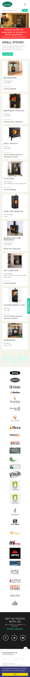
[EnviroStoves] (7, 8)
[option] (15, 20)
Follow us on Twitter (15, 640)
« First (5, 356)
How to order (28, 306)
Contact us (23, 640)
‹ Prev (11, 356)
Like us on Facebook (6, 640)
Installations (24, 658)
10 (13, 359)
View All (16, 362)
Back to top (25, 649)
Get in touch (7, 54)
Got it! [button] (15, 674)
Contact (15, 660)
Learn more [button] (22, 670)
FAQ (10, 658)
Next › (21, 359)
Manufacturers (16, 658)
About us (5, 658)
